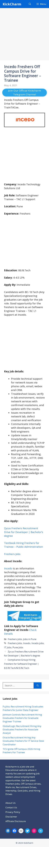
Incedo (8, 568)
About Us (10, 802)
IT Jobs (7, 647)
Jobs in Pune (29, 639)
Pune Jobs (18, 647)
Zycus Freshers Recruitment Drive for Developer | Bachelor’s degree (23, 532)
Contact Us (11, 807)
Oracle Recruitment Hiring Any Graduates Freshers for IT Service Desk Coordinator (23, 741)
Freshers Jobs (15, 639)
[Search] (38, 685)
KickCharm (12, 4)
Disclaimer (11, 816)
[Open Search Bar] (30, 4)
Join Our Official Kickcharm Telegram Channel (24, 92)
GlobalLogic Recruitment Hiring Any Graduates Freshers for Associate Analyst (22, 729)
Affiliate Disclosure (15, 821)
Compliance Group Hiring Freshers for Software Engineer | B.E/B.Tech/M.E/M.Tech (21, 664)
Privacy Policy (12, 812)
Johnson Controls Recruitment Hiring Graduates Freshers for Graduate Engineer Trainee (22, 718)
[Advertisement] (24, 35)
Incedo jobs (37, 643)
